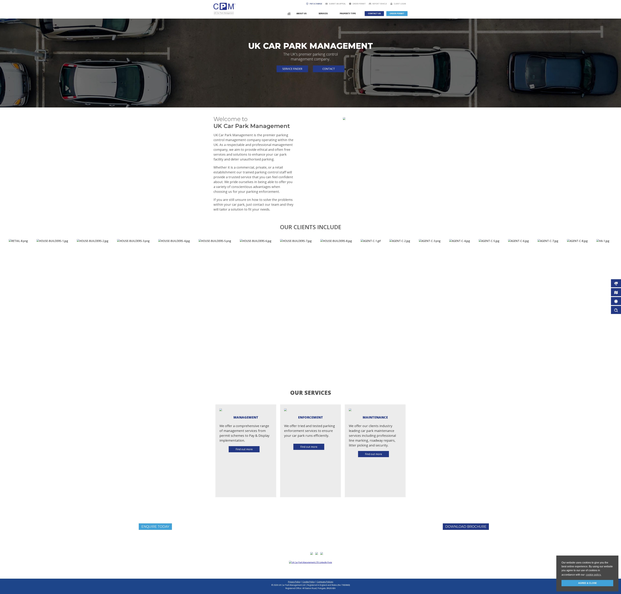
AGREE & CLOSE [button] (587, 583)
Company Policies (325, 581)
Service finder (292, 69)
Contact (328, 69)
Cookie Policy (308, 581)
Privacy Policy (294, 581)
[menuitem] (289, 13)
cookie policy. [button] (593, 574)
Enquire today (155, 527)
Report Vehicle (379, 3)
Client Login (400, 3)
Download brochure (465, 527)
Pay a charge (316, 3)
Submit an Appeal (337, 3)
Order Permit (359, 3)
